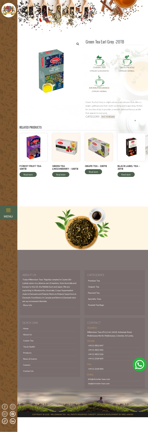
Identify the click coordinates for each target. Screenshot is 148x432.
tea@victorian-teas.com (99, 383)
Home (25, 328)
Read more (28, 174)
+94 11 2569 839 (95, 358)
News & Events (30, 359)
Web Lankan (127, 414)
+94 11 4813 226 (95, 354)
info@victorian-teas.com (99, 379)
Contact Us (28, 371)
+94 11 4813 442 (95, 350)
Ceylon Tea (28, 340)
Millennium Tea (58, 414)
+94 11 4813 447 (95, 345)
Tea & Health (29, 346)
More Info (27, 305)
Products (27, 353)
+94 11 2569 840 (95, 369)
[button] (9, 206)
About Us (27, 334)
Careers (26, 365)
